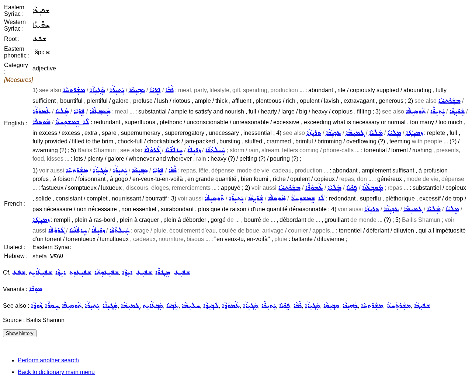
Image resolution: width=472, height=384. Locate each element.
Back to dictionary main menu (56, 372)
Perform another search (48, 360)
